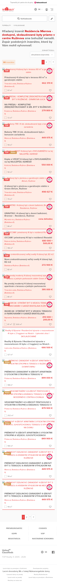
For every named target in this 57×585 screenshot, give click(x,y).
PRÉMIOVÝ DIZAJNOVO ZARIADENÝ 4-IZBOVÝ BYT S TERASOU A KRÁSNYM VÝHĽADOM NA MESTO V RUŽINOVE (28, 465)
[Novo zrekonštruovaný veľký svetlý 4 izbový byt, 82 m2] (29, 254)
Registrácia (14, 538)
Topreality (6, 25)
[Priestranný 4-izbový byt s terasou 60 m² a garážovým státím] (28, 71)
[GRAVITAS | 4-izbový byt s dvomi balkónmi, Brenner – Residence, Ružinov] (28, 206)
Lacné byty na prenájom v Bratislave (41, 577)
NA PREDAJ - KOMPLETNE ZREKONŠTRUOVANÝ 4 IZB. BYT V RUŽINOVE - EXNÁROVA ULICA (28, 107)
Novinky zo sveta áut (15, 580)
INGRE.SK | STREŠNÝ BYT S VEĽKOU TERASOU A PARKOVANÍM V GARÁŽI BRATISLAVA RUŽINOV (28, 313)
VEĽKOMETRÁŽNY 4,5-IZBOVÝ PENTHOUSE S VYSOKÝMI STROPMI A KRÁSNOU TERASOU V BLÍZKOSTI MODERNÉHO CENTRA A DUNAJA (28, 404)
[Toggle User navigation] (46, 9)
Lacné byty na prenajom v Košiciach (15, 568)
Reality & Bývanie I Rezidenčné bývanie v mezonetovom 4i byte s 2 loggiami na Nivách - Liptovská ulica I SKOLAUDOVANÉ (27, 344)
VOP (43, 533)
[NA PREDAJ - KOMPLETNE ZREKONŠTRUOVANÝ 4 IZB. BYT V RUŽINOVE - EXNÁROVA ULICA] (28, 98)
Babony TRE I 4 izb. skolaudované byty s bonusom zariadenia (24, 133)
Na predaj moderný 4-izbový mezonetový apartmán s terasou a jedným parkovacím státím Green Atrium (25, 286)
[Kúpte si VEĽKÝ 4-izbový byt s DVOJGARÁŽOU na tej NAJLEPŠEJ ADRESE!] (28, 152)
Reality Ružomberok (40, 574)
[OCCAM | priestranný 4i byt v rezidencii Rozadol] (28, 232)
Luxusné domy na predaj (15, 574)
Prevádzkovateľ (14, 528)
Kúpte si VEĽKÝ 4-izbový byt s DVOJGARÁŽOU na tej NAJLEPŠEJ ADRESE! (27, 160)
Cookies (43, 528)
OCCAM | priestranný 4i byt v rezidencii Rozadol (28, 237)
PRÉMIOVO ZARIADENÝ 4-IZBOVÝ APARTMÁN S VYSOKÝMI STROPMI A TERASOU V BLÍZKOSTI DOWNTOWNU (27, 374)
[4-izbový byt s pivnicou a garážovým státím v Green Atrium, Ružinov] (28, 179)
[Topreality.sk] (8, 9)
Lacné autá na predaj (15, 577)
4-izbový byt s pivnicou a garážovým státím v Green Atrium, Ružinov (26, 187)
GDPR (14, 533)
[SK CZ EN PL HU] (39, 9)
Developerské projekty (40, 568)
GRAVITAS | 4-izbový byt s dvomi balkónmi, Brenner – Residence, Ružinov (25, 214)
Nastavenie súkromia (43, 538)
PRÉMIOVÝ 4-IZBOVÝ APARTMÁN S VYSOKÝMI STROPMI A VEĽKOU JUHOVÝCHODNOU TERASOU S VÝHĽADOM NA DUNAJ (28, 435)
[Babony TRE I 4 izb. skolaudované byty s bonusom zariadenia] (28, 125)
